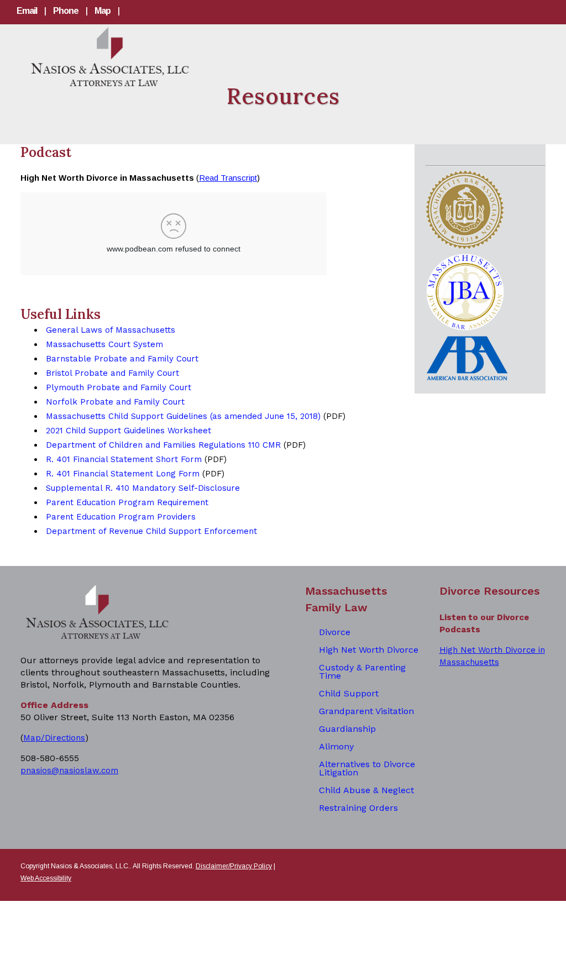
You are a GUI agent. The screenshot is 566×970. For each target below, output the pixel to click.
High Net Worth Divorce (368, 650)
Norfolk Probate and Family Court (115, 402)
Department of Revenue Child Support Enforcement (151, 531)
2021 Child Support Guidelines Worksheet (128, 431)
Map (103, 10)
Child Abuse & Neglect (366, 790)
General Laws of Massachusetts (110, 330)
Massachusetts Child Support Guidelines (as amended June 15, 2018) (183, 416)
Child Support (349, 693)
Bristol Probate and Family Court (112, 373)
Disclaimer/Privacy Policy (234, 866)
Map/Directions (54, 738)
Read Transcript (228, 177)
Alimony (336, 746)
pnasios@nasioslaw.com (69, 770)
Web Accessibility (45, 878)
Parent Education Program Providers (121, 517)
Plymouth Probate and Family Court (118, 387)
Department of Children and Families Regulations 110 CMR (163, 445)
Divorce (334, 632)
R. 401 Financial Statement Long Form (123, 474)
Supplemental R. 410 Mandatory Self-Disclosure (143, 488)
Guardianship (347, 729)
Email (27, 10)
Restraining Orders (358, 808)
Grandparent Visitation (366, 711)
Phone (65, 10)
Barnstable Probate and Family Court (122, 359)
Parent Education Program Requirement (127, 502)
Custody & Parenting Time (362, 671)
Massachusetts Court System (104, 344)
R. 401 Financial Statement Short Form (124, 459)
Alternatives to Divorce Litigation (367, 768)
